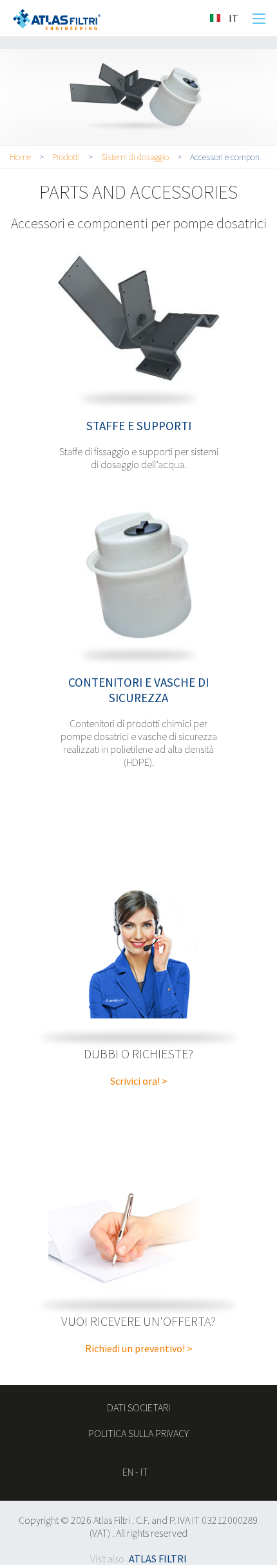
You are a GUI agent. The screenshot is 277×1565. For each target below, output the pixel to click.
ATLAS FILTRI (158, 1558)
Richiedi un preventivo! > (139, 1348)
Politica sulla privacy (138, 1433)
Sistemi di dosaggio (135, 157)
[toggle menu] (259, 18)
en (127, 1471)
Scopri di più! (138, 320)
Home (20, 157)
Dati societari (138, 1407)
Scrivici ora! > (138, 1080)
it (144, 1471)
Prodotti (66, 157)
